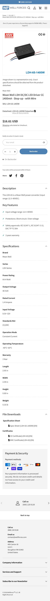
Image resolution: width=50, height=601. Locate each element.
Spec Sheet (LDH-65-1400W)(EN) (23, 425)
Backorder (33, 151)
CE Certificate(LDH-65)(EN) (21, 436)
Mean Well (6, 91)
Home (4, 15)
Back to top (25, 515)
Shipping (6, 125)
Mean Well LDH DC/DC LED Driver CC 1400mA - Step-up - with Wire (23, 17)
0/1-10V (11, 15)
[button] (40, 8)
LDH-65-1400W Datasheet (23, 111)
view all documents (20, 113)
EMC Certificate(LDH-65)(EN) (22, 440)
